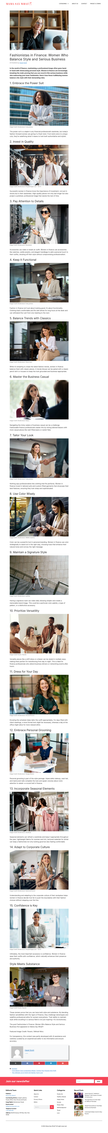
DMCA (35, 1102)
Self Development (61, 1107)
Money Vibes (60, 1105)
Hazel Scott (29, 1050)
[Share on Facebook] (27, 1063)
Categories (63, 3)
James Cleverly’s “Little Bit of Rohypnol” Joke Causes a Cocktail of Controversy (93, 1095)
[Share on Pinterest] (39, 1063)
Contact (84, 3)
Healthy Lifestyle (61, 1096)
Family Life (60, 1094)
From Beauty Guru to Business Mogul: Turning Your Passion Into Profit (34, 1070)
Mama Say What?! (11, 1095)
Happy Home (60, 1099)
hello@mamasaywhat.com (12, 1106)
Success (14, 1068)
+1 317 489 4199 (9, 1110)
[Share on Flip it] (63, 1063)
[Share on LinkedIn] (51, 1063)
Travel (58, 1110)
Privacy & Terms (95, 3)
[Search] (52, 1107)
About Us (75, 3)
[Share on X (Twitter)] (16, 1063)
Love (58, 1113)
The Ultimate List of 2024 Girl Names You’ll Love (27, 1073)
